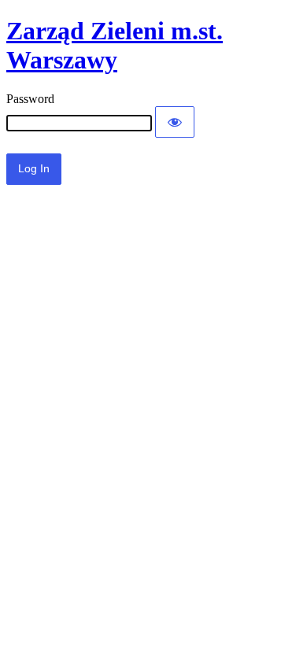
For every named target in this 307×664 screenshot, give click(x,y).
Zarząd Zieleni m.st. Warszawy (114, 45)
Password (30, 98)
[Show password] (174, 122)
